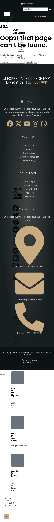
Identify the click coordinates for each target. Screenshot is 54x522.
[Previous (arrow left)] (1, 374)
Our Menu (10, 499)
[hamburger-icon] (7, 14)
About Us (11, 20)
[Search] (50, 9)
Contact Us (12, 506)
